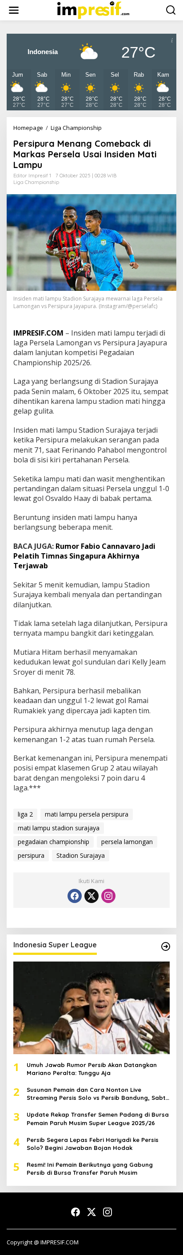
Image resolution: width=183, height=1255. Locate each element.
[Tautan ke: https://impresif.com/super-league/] (165, 946)
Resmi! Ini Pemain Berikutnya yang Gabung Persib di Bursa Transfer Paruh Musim (90, 1168)
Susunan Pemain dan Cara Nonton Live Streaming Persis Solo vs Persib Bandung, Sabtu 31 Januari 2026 (98, 1094)
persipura (31, 855)
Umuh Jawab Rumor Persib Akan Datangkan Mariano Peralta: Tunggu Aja (92, 1068)
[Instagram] (108, 896)
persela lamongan (127, 841)
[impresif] (93, 9)
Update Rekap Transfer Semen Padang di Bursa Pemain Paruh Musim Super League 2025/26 (98, 1118)
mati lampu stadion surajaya (58, 828)
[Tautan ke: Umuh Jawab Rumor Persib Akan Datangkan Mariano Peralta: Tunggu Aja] (91, 1008)
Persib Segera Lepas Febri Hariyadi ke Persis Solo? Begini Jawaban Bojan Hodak (93, 1143)
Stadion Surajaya (80, 855)
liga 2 (25, 814)
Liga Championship (36, 182)
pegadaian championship (53, 841)
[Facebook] (75, 896)
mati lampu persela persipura (86, 814)
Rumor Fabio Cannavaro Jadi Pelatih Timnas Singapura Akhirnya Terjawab (84, 556)
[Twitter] (91, 896)
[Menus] (14, 10)
